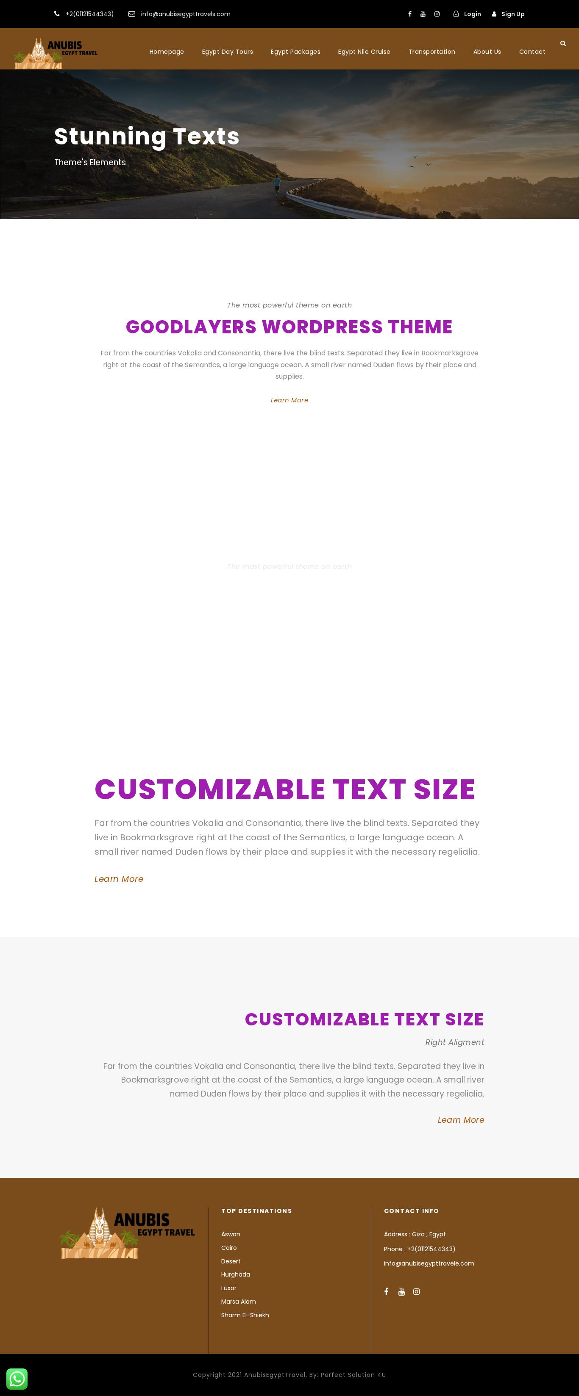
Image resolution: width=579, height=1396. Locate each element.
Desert (231, 1261)
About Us (487, 51)
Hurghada (235, 1274)
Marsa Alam (238, 1301)
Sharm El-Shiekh (245, 1315)
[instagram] (437, 14)
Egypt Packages (295, 51)
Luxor (229, 1288)
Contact (532, 51)
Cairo (229, 1248)
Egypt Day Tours (227, 51)
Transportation (432, 51)
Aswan (230, 1234)
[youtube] (423, 14)
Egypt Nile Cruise (364, 51)
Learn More (289, 400)
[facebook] (410, 14)
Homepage (167, 51)
